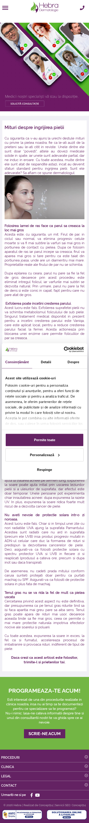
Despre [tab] (73, 362)
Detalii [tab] (46, 362)
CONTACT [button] (9, 785)
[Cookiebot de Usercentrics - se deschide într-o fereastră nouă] (64, 349)
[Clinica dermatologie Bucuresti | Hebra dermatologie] (44, 7)
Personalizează (42, 455)
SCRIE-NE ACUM (45, 733)
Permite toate (44, 440)
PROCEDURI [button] (10, 757)
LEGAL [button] (6, 776)
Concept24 (46, 805)
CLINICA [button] (7, 767)
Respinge (44, 470)
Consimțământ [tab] (17, 362)
